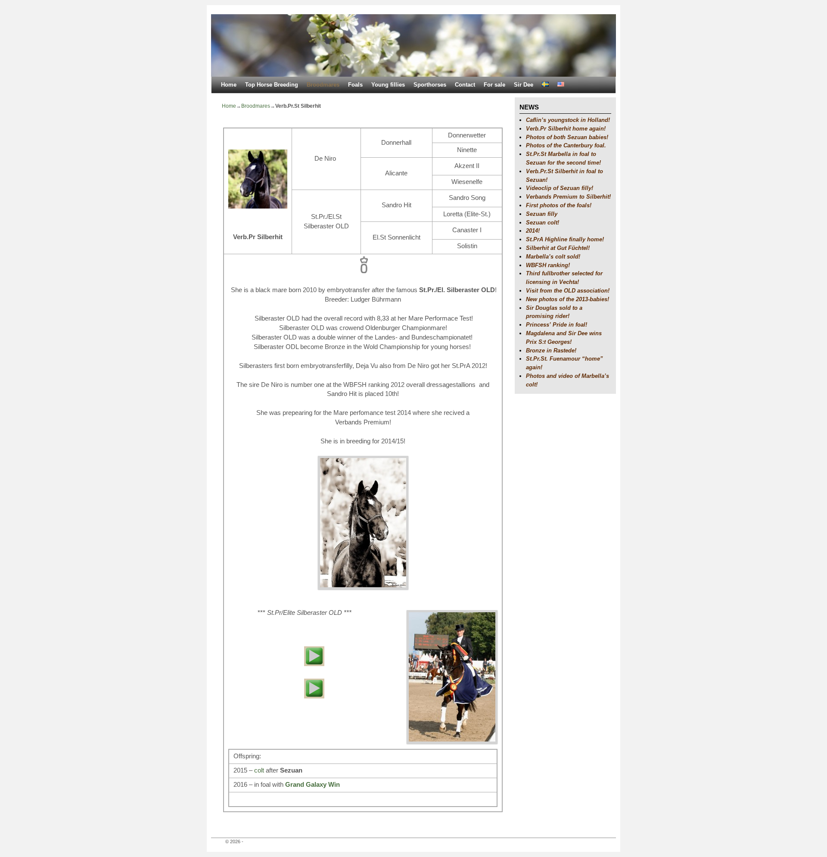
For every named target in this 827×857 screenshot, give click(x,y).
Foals (355, 84)
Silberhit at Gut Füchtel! (558, 248)
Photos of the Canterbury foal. (566, 145)
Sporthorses (430, 84)
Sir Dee (523, 84)
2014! (533, 230)
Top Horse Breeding (271, 84)
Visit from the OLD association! (567, 290)
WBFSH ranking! (548, 265)
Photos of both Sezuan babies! (567, 137)
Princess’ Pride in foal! (556, 324)
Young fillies (388, 84)
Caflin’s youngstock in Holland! (568, 120)
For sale (494, 84)
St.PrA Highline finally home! (565, 239)
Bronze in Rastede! (551, 350)
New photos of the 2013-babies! (567, 299)
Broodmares (323, 84)
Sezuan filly (541, 214)
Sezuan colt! (542, 222)
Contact (465, 84)
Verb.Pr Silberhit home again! (566, 128)
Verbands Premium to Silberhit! (568, 196)
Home (228, 84)
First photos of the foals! (558, 205)
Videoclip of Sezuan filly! (559, 188)
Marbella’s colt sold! (553, 256)
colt (259, 770)
